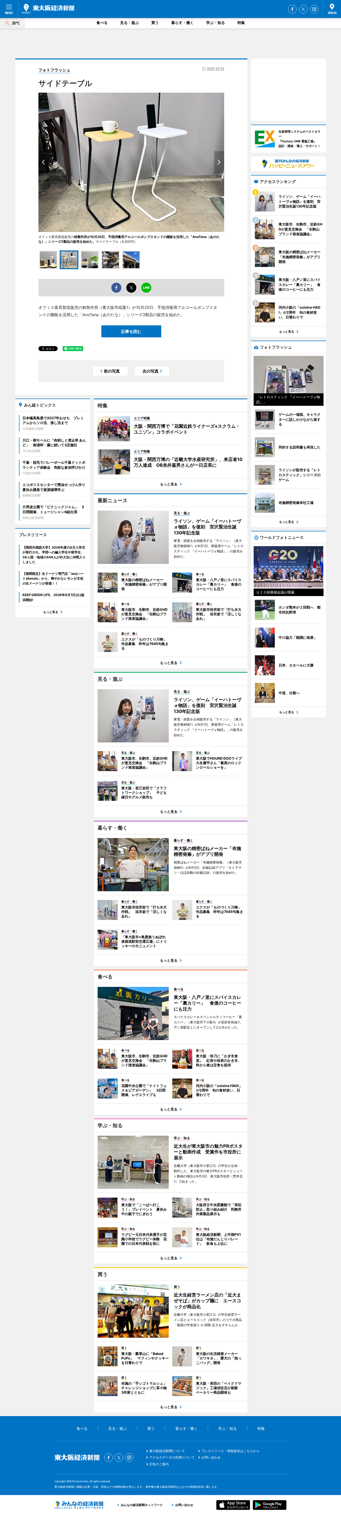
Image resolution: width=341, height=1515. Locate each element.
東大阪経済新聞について (167, 1451)
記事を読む (131, 331)
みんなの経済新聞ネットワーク (78, 1505)
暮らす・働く (182, 22)
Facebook (292, 9)
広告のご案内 (159, 1464)
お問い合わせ (211, 1457)
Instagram (314, 9)
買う (155, 22)
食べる (102, 22)
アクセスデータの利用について (172, 1457)
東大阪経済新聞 (48, 9)
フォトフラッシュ (54, 69)
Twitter (303, 9)
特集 (241, 22)
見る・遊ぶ (129, 22)
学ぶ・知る (215, 22)
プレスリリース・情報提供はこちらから (230, 1451)
